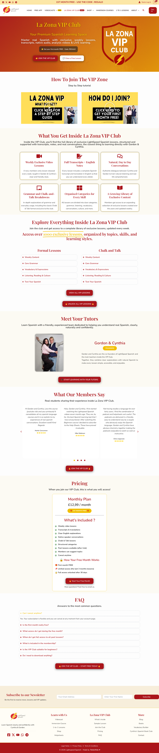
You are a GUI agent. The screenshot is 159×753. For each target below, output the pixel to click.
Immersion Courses (104, 10)
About (134, 10)
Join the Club (100, 727)
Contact (141, 735)
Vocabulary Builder (141, 727)
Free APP (38, 10)
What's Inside (100, 719)
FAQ (100, 735)
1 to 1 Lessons (122, 10)
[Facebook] (3, 2)
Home (29, 10)
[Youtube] (10, 2)
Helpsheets (58, 735)
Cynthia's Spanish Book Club (141, 731)
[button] (143, 10)
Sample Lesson (100, 723)
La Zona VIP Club (71, 10)
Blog (141, 719)
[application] (56, 10)
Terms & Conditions (91, 746)
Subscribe (146, 697)
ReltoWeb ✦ (95, 750)
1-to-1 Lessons (59, 727)
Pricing (100, 731)
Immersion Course (59, 723)
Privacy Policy (77, 746)
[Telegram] (16, 2)
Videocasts (50, 10)
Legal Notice (65, 746)
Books (141, 723)
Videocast (59, 719)
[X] (6, 2)
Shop (89, 10)
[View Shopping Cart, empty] (155, 2)
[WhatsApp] (13, 2)
